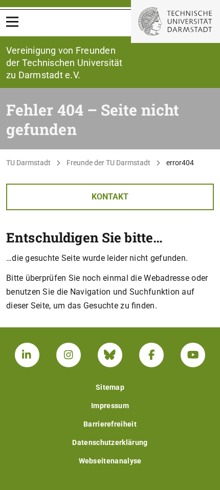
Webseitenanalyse (110, 461)
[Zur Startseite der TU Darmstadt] (175, 21)
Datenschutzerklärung (109, 442)
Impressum (110, 406)
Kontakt (110, 197)
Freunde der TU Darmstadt (108, 163)
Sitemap (110, 387)
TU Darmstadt (28, 163)
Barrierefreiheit (110, 424)
